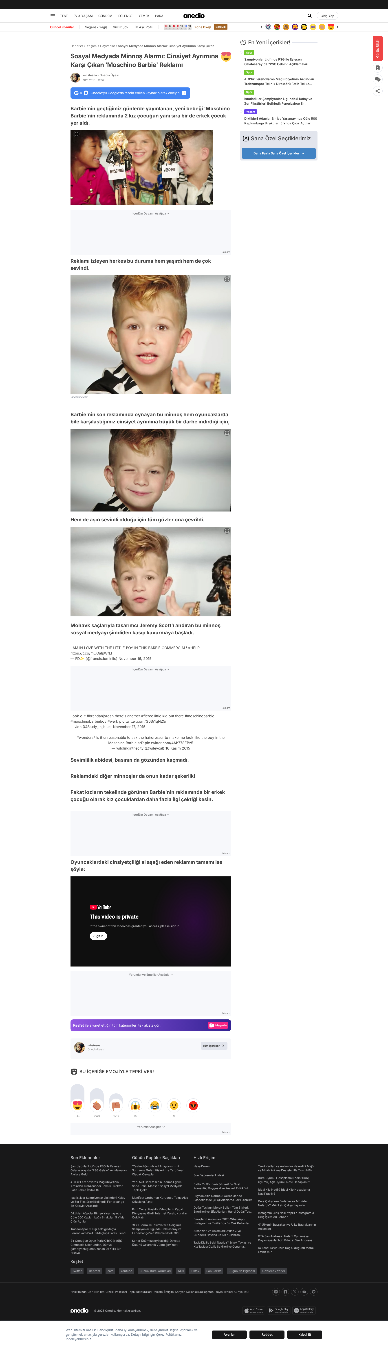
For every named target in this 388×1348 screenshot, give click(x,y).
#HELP (194, 648)
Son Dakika (213, 1271)
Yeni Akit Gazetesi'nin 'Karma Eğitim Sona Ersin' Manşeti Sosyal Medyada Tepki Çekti (157, 1186)
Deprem (94, 1271)
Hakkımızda (78, 1292)
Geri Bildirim (96, 1292)
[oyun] (313, 27)
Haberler (77, 46)
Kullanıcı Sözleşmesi (200, 1292)
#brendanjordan (100, 716)
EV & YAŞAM (83, 16)
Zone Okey (202, 27)
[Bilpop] (295, 27)
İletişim (169, 1292)
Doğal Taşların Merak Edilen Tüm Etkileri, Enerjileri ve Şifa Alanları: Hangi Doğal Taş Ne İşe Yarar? (222, 1211)
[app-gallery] (304, 1311)
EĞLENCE (125, 16)
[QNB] (268, 27)
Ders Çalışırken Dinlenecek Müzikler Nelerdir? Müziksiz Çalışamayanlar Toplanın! (283, 1205)
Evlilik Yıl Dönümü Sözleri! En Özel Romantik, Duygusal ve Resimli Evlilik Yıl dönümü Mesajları (221, 1188)
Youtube (126, 1271)
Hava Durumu (203, 1166)
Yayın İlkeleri (224, 1292)
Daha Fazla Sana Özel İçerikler (276, 153)
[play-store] (279, 1311)
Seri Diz (221, 26)
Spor (249, 52)
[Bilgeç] (286, 27)
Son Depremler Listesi (209, 1175)
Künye (238, 1292)
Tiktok (195, 1271)
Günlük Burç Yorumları (155, 1271)
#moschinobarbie (199, 716)
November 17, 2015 (129, 726)
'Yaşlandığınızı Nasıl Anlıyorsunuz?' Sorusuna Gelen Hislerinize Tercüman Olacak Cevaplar (158, 1170)
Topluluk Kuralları (140, 1292)
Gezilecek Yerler (273, 1271)
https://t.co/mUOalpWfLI (91, 653)
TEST (64, 16)
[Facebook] (285, 1292)
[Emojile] (304, 27)
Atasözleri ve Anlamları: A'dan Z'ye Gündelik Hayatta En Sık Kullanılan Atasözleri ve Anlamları (217, 1235)
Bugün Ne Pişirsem (242, 1271)
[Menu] (52, 15)
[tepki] (77, 1105)
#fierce (147, 716)
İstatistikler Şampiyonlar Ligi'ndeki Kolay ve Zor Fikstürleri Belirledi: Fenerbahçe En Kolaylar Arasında (278, 101)
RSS (246, 1292)
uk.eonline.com (79, 397)
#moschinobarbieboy (88, 721)
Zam (110, 1271)
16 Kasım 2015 (177, 748)
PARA (159, 16)
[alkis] (321, 27)
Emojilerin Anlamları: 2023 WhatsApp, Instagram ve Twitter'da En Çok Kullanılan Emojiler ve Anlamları (222, 1223)
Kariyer (180, 1292)
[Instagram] (276, 1292)
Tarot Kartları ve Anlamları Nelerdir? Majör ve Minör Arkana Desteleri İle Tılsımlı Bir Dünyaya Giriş (286, 1170)
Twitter (77, 1271)
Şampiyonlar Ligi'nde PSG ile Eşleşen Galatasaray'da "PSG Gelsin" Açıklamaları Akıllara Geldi (276, 61)
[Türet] (277, 27)
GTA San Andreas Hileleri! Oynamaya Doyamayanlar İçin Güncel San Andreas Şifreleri (285, 1240)
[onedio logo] (194, 15)
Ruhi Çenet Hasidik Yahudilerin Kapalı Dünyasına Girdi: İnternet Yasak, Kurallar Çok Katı (159, 1213)
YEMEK (144, 16)
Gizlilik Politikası (116, 1292)
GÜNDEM (105, 16)
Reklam (158, 1292)
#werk (113, 721)
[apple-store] (254, 1311)
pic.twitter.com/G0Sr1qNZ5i (142, 721)
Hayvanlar (107, 46)
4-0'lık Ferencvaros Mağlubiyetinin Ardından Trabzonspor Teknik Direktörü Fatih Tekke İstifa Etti (279, 81)
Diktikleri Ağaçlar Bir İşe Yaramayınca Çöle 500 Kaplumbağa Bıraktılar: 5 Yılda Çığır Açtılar (280, 121)
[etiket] (226, 57)
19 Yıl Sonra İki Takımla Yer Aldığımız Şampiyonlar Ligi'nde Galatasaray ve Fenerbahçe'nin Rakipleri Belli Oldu (156, 1229)
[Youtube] (304, 1292)
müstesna (101, 75)
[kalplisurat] (330, 27)
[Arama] (309, 15)
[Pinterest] (313, 1292)
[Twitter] (295, 1292)
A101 (181, 1271)
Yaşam (92, 46)
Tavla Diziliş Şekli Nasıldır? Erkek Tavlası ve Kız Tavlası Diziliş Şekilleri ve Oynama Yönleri (222, 1246)
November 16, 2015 (135, 658)
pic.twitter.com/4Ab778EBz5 (169, 743)
